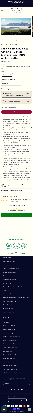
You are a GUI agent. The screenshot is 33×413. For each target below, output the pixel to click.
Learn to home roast (9, 358)
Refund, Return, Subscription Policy (14, 286)
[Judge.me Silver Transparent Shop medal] (24, 246)
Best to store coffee (9, 329)
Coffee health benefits (10, 347)
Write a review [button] (16, 215)
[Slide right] (20, 41)
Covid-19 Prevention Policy (11, 268)
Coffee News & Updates (10, 325)
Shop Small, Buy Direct (10, 369)
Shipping (3, 63)
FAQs (4, 276)
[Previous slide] (2, 3)
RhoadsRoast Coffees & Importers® (18, 411)
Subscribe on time (8, 305)
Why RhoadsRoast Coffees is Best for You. (15, 373)
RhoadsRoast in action (10, 365)
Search (5, 290)
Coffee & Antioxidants (9, 340)
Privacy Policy (7, 283)
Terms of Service (8, 308)
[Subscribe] (28, 383)
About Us (6, 322)
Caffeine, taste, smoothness (11, 336)
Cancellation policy (9, 261)
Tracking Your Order (9, 312)
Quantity (3, 71)
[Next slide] (31, 3)
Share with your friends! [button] (10, 196)
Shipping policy (7, 294)
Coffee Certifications (9, 344)
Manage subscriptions (9, 279)
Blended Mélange (8, 333)
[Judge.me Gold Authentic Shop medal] (16, 246)
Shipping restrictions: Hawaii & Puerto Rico (16, 297)
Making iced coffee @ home (11, 362)
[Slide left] (13, 41)
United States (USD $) (16, 400)
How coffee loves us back (10, 355)
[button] (2, 10)
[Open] (4, 409)
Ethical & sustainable (9, 272)
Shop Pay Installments (9, 301)
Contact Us (6, 265)
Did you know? (7, 351)
